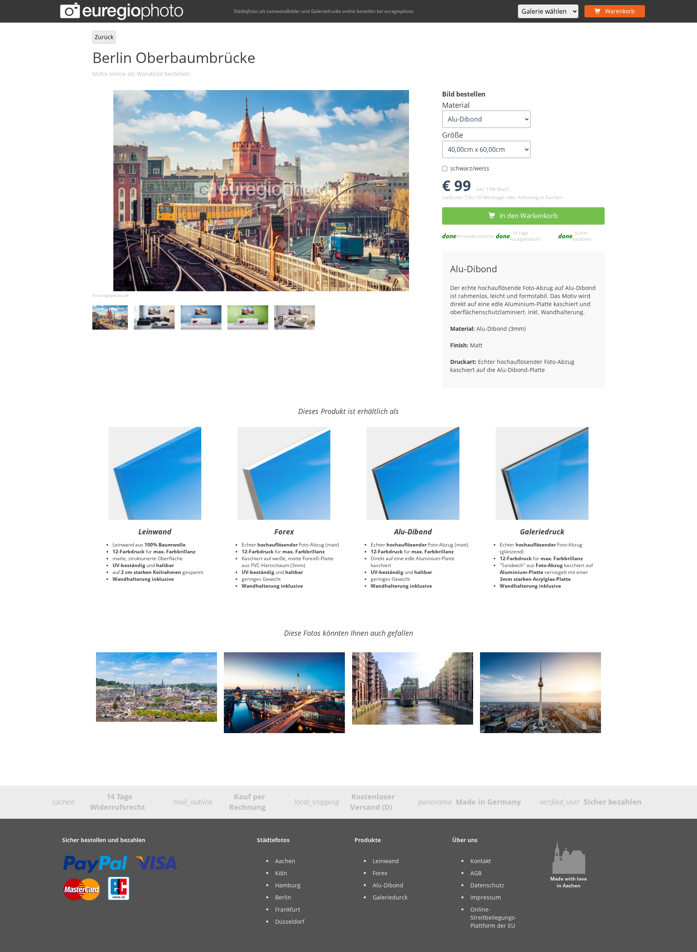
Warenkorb (617, 11)
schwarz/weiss (469, 168)
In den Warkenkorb (526, 215)
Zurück (104, 37)
